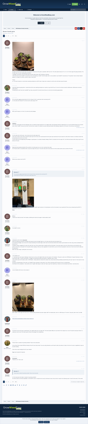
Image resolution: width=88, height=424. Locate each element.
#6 (83, 133)
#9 (83, 169)
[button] (82, 4)
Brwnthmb (5, 33)
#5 (83, 121)
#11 (83, 226)
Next (16, 35)
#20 (83, 368)
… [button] (10, 35)
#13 (83, 253)
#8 (83, 157)
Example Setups (82, 415)
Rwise (13, 209)
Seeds (84, 413)
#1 (83, 40)
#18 (83, 340)
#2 (83, 85)
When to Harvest (82, 412)
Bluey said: (16, 371)
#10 (83, 214)
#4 (83, 109)
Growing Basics (82, 409)
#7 (83, 145)
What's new (21, 9)
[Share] (82, 40)
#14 (83, 268)
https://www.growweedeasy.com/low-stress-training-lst (23, 318)
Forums (12, 9)
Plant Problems (82, 410)
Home (6, 9)
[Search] (84, 4)
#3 (83, 97)
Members (30, 9)
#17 (83, 328)
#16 (83, 316)
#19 (83, 356)
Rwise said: (16, 172)
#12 (83, 238)
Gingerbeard (14, 358)
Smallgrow (14, 123)
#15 (83, 280)
